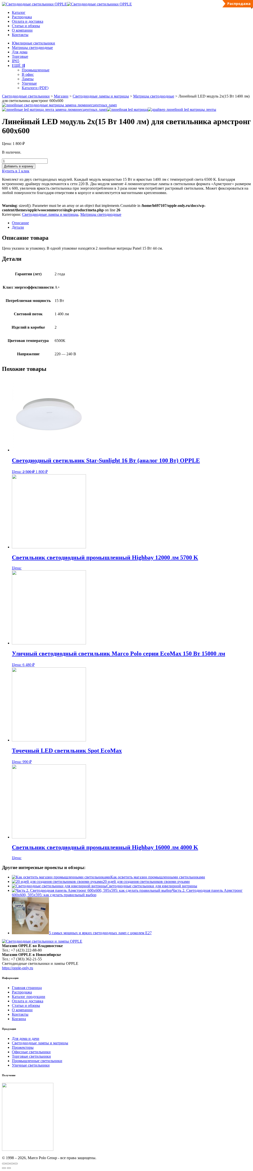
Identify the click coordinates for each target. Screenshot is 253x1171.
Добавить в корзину (18, 166)
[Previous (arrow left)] (4, 1168)
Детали (18, 227)
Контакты (20, 35)
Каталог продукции (28, 996)
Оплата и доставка (27, 21)
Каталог (18, 12)
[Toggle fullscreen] (12, 1163)
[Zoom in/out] (16, 1163)
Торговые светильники (31, 1056)
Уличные (29, 83)
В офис (28, 74)
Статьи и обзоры (26, 26)
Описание (20, 223)
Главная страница (27, 988)
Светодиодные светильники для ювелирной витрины (151, 886)
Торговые (20, 56)
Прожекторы (23, 1047)
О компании (22, 30)
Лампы (28, 79)
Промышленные (35, 70)
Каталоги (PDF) (35, 88)
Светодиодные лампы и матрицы (50, 214)
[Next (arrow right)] (9, 1168)
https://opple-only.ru (17, 968)
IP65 (15, 61)
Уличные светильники (31, 1065)
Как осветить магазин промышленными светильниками (157, 877)
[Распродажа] (131, 414)
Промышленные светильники (37, 1061)
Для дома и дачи (25, 1038)
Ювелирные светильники (33, 43)
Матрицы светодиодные (32, 47)
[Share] (8, 1163)
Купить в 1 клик (15, 171)
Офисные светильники (31, 1052)
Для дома (19, 52)
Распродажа (22, 17)
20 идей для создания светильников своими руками (146, 881)
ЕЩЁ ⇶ (18, 65)
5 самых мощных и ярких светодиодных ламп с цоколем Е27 (100, 933)
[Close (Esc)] (4, 1163)
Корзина (19, 1019)
